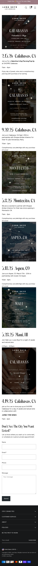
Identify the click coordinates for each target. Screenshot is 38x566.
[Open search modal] (26, 7)
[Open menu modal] (35, 7)
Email (4, 452)
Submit (6, 498)
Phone (4, 463)
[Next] (35, 2)
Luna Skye (14, 552)
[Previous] (3, 2)
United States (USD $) (10, 549)
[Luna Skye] (10, 7)
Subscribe (32, 540)
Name (4, 442)
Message (5, 473)
